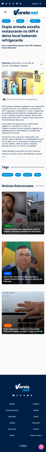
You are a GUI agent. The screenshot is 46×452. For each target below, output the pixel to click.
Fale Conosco (36, 435)
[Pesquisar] (40, 4)
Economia (12, 429)
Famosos (36, 423)
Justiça (12, 423)
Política (36, 404)
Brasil (35, 416)
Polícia (36, 429)
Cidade (12, 404)
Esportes (12, 416)
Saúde (36, 410)
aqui (3, 156)
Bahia (12, 435)
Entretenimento (11, 410)
